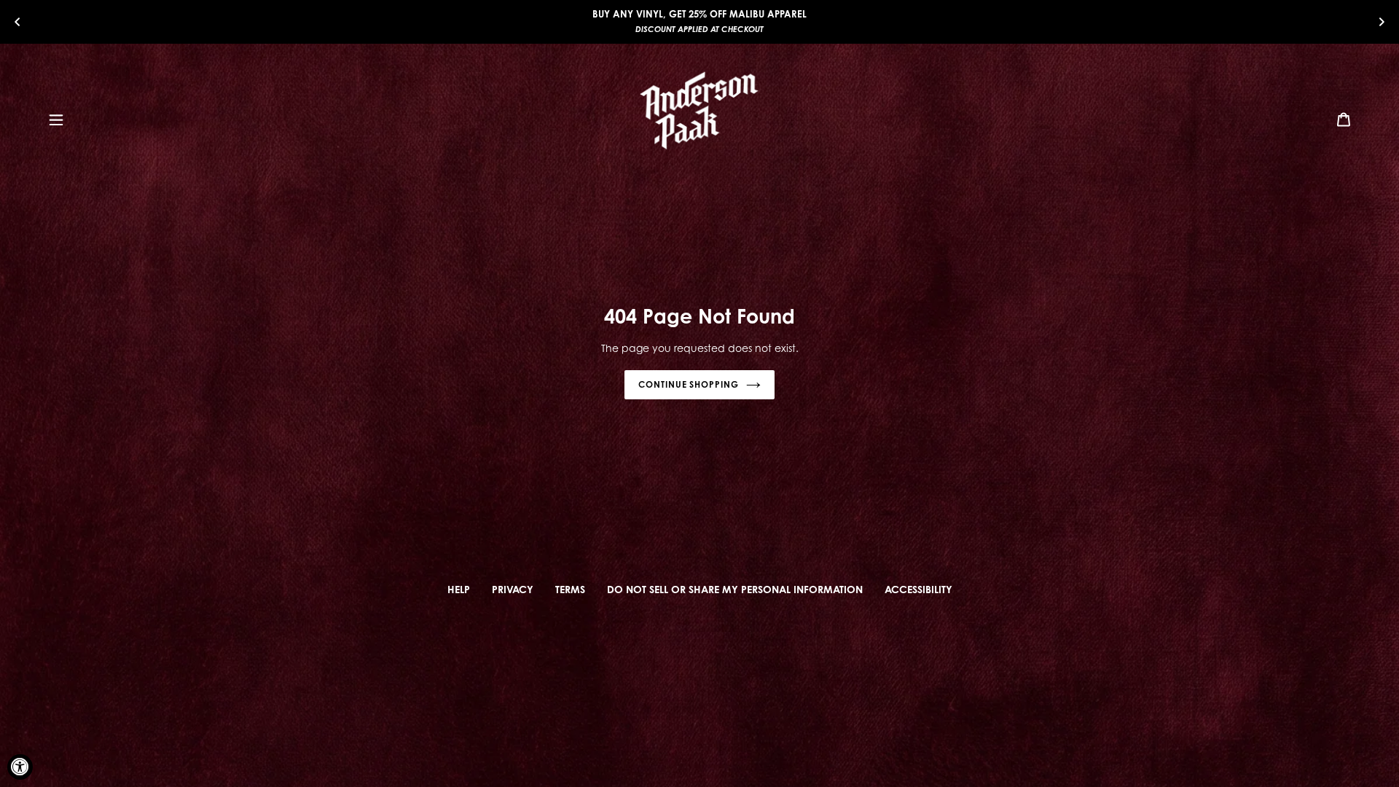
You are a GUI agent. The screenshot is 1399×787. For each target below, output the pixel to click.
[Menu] (56, 118)
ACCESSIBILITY (918, 589)
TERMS (570, 589)
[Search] (1324, 119)
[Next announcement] (1381, 21)
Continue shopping (688, 384)
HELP (458, 589)
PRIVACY (512, 589)
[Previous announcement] (17, 21)
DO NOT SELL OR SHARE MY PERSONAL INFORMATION (735, 589)
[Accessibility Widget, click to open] (20, 767)
